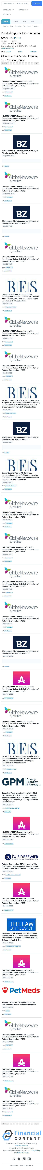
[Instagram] (29, 1159)
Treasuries (35, 26)
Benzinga (7, 166)
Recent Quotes (7, 9)
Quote (8, 51)
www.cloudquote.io (21, 1146)
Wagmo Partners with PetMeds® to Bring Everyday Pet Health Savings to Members (19, 1003)
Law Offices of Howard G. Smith (13, 874)
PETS (17, 38)
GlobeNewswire (8, 95)
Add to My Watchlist (7, 48)
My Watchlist (22, 9)
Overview (5, 26)
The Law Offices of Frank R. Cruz (13, 946)
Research (33, 51)
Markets (6, 21)
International (27, 26)
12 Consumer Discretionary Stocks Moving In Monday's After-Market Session (20, 152)
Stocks (16, 21)
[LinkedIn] (24, 1159)
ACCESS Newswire (9, 698)
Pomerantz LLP (9, 92)
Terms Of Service (23, 1153)
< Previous (5, 64)
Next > (36, 64)
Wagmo (7, 1010)
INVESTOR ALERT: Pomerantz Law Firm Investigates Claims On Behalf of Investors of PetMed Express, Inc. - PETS (20, 83)
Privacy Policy (35, 1150)
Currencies (18, 26)
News (11, 26)
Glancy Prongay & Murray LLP (12, 808)
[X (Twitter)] (13, 1159)
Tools (32, 21)
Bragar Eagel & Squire (11, 307)
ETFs (24, 21)
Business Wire (8, 811)
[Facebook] (19, 1159)
